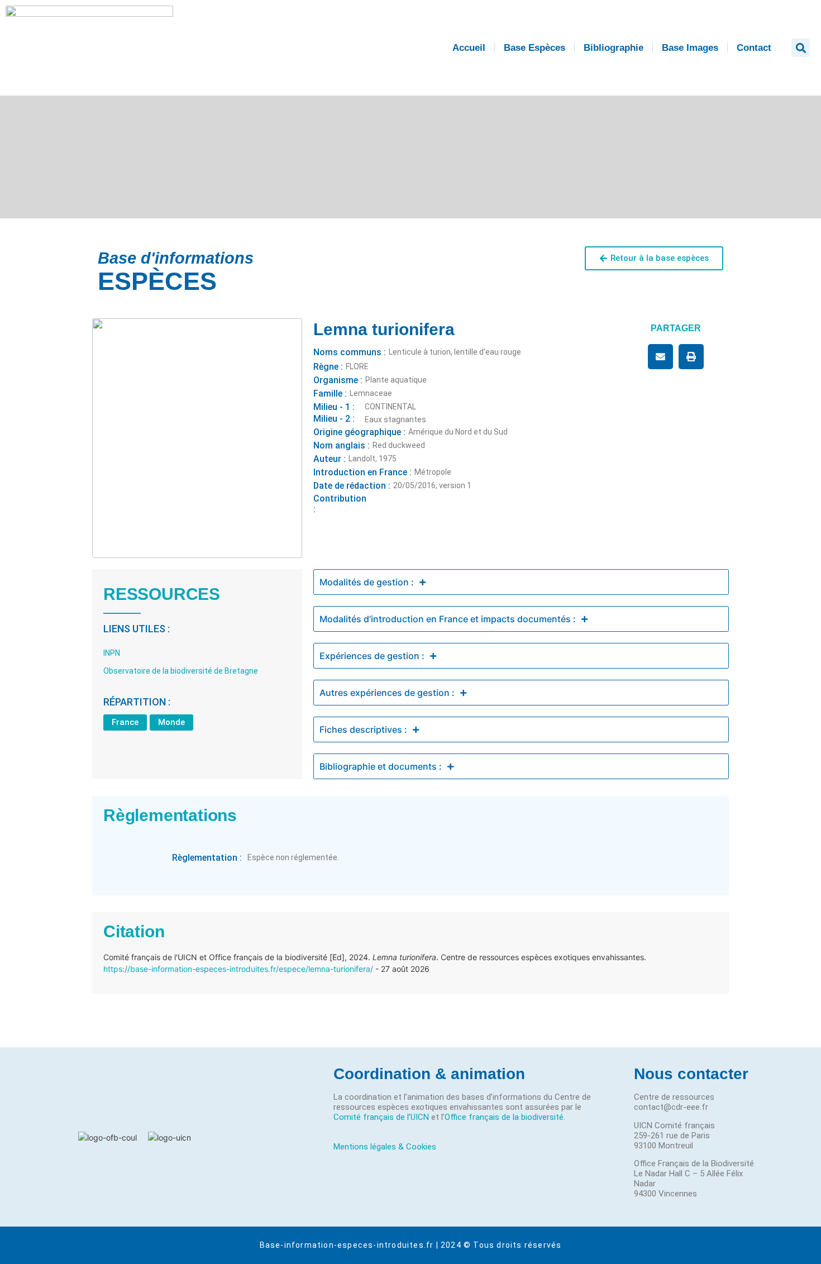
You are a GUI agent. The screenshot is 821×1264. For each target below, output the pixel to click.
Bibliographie (613, 47)
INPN (111, 652)
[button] (800, 48)
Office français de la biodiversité (504, 1117)
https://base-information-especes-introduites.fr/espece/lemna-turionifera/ (238, 969)
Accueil (468, 47)
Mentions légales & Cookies (384, 1147)
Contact (754, 47)
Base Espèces (534, 47)
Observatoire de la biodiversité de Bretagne (180, 670)
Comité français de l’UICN (381, 1117)
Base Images (690, 47)
